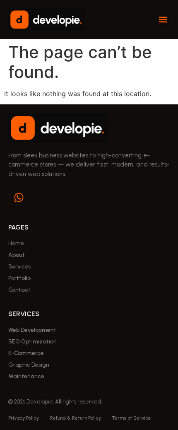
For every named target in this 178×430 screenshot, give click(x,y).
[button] (163, 19)
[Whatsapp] (18, 197)
